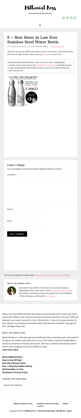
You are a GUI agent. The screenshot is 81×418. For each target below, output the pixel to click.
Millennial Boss (40, 6)
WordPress (60, 411)
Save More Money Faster (14, 363)
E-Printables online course (46, 65)
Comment (11, 174)
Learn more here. (10, 349)
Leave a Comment (57, 46)
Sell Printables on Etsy (12, 369)
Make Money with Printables (61, 290)
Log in (69, 411)
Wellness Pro (30, 411)
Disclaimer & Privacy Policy (15, 372)
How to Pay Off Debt (12, 360)
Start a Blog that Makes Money (17, 366)
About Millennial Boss (12, 357)
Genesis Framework (46, 411)
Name (10, 209)
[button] (40, 25)
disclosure (46, 54)
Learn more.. (50, 296)
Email (10, 221)
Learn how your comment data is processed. (52, 275)
